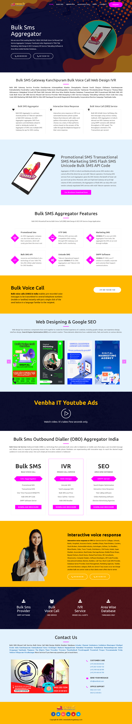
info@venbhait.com (97, 681)
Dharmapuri (111, 645)
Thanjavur (31, 650)
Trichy (120, 650)
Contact (103, 4)
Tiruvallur (54, 650)
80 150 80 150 (44, 56)
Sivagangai (13, 650)
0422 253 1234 (95, 690)
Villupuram (19, 652)
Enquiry (116, 4)
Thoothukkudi (72, 650)
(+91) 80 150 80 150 (97, 667)
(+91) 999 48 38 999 (97, 670)
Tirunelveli (94, 650)
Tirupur (102, 650)
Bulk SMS (59, 4)
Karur (46, 648)
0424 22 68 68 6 (95, 693)
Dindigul (119, 645)
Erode (12, 648)
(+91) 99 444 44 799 (97, 672)
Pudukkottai (99, 648)
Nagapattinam (70, 648)
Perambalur (89, 648)
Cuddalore (102, 645)
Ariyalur (78, 645)
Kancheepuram (25, 648)
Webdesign (70, 4)
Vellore (12, 652)
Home (51, 4)
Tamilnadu (22, 650)
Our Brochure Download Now (76, 192)
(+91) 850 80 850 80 (97, 664)
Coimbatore (93, 645)
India (17, 648)
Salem (120, 648)
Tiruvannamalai (112, 650)
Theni (47, 650)
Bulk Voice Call (84, 4)
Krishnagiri (53, 648)
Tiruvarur (63, 650)
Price (95, 4)
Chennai (85, 645)
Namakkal (80, 648)
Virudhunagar (29, 652)
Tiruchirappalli (84, 650)
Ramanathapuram (111, 648)
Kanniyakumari (37, 648)
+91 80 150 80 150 (107, 290)
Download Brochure (28, 507)
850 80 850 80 (22, 56)
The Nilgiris (40, 650)
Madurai (61, 648)
